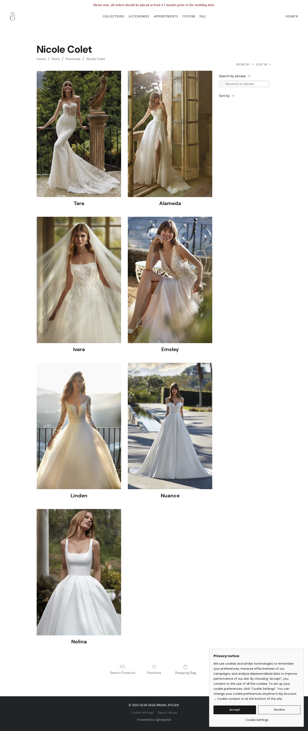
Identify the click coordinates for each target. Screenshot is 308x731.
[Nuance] (170, 426)
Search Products (122, 673)
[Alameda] (170, 134)
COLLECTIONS (113, 16)
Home (41, 59)
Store (56, 59)
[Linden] (79, 426)
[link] (257, 718)
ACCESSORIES (138, 16)
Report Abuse (167, 712)
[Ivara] (79, 280)
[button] (12, 16)
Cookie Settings (142, 712)
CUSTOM (188, 16)
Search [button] (292, 16)
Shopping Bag (185, 673)
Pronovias (73, 59)
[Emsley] (170, 280)
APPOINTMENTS (166, 16)
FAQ (202, 16)
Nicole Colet (95, 59)
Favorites (154, 673)
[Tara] (79, 134)
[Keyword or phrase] (222, 84)
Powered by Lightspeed (154, 720)
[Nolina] (79, 572)
